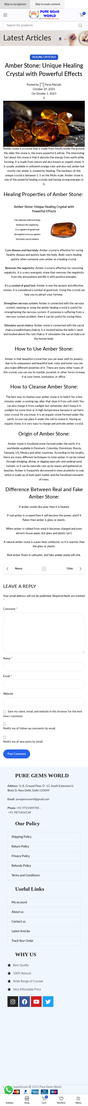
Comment (10, 609)
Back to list (44, 569)
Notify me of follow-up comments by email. (29, 728)
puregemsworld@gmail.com (32, 799)
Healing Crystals (44, 57)
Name (8, 658)
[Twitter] (48, 1001)
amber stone (62, 555)
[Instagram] (12, 1001)
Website (8, 694)
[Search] (80, 25)
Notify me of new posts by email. (23, 741)
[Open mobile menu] (5, 15)
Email (7, 676)
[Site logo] (44, 14)
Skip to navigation (15, 4)
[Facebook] (24, 1001)
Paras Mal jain (53, 85)
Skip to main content (47, 4)
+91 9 (20, 808)
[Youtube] (36, 1001)
